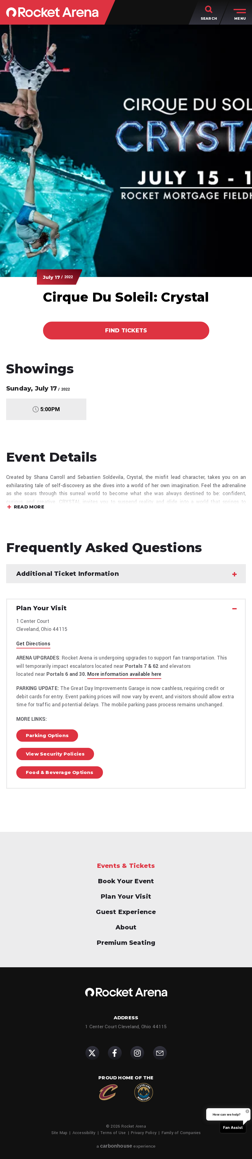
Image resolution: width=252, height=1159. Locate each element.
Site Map (59, 1133)
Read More (29, 507)
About (126, 927)
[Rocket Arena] (52, 12)
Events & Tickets (126, 866)
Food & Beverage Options (59, 772)
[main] (126, 414)
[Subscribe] (160, 1053)
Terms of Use (113, 1133)
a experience (126, 1146)
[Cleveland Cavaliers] (108, 1092)
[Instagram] (137, 1053)
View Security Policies (55, 754)
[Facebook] (115, 1053)
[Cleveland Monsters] (143, 1092)
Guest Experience (126, 912)
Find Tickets (126, 330)
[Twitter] (92, 1053)
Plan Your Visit (126, 896)
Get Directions (33, 643)
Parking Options (47, 735)
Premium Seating (126, 943)
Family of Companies (181, 1133)
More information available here (124, 674)
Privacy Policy (143, 1133)
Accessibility (84, 1133)
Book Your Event (126, 881)
